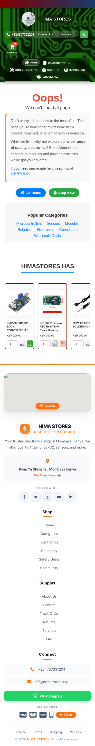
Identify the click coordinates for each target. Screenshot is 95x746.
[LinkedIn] (71, 497)
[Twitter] (36, 497)
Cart (22, 345)
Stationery (49, 551)
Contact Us (45, 34)
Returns (49, 622)
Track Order (49, 613)
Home (49, 525)
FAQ (49, 639)
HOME (34, 62)
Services (65, 34)
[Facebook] (24, 497)
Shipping (56, 732)
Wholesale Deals (47, 236)
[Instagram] (47, 497)
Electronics (45, 229)
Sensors (53, 223)
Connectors (68, 229)
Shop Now (66, 193)
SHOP (50, 70)
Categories (49, 533)
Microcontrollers (29, 223)
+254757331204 (23, 34)
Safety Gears (49, 559)
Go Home (33, 193)
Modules (72, 223)
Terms (37, 732)
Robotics (25, 229)
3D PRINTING (77, 70)
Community (49, 568)
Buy (30, 345)
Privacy (19, 732)
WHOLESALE (50, 76)
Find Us (50, 406)
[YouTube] (59, 497)
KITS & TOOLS (24, 70)
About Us (49, 596)
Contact (49, 605)
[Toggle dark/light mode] (84, 34)
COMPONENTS (57, 63)
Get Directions (45, 475)
